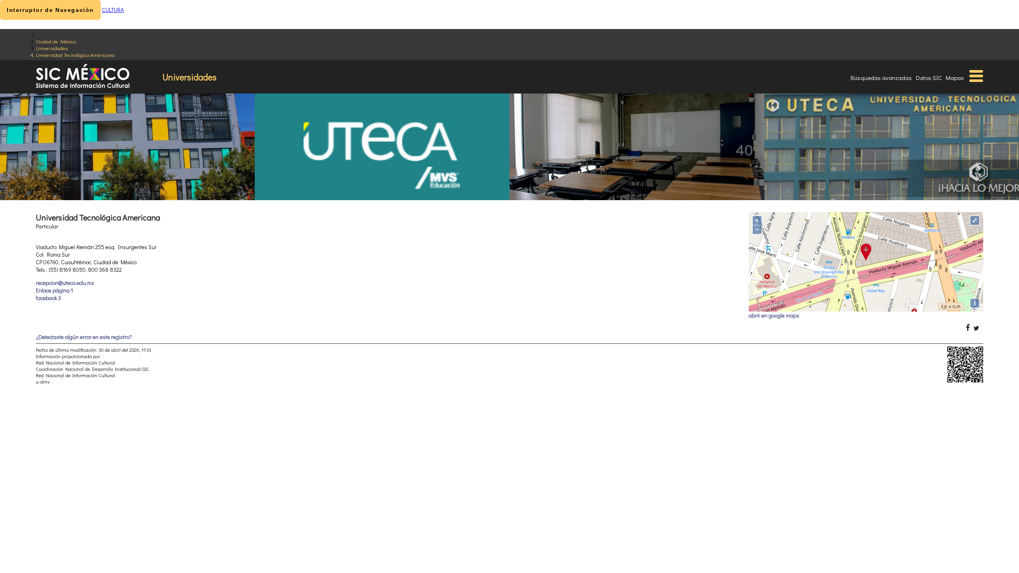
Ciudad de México (56, 41)
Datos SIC (929, 78)
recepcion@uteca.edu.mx (65, 282)
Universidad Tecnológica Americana (75, 54)
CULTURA (113, 10)
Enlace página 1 (54, 290)
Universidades (52, 48)
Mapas (955, 78)
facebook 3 (48, 298)
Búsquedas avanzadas (881, 78)
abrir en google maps (774, 315)
